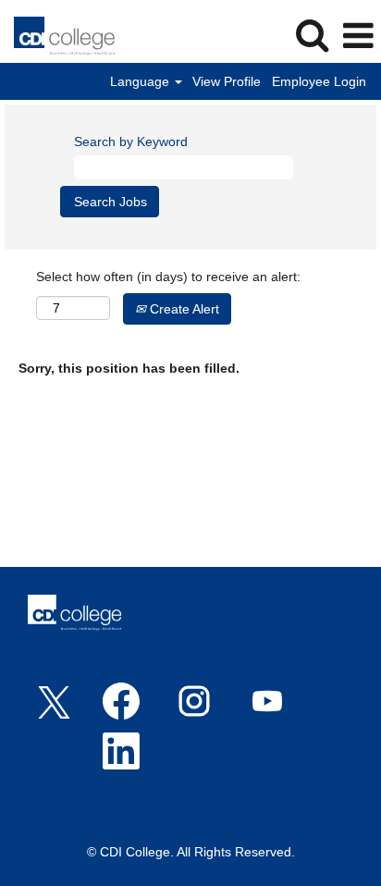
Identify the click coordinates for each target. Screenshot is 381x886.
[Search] (312, 34)
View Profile (226, 81)
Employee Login (319, 81)
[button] (358, 35)
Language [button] (141, 81)
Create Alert (182, 308)
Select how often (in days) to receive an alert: (168, 276)
